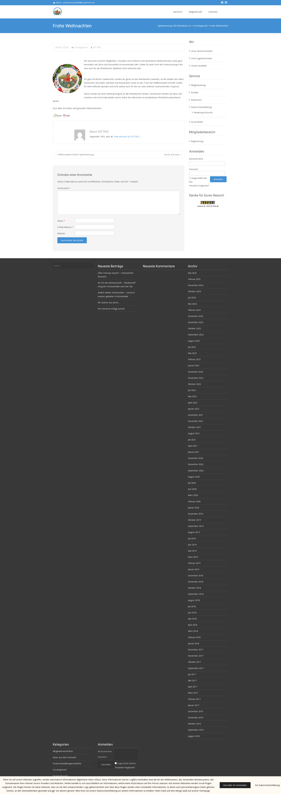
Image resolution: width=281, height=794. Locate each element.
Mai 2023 (192, 353)
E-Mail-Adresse (65, 227)
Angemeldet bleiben (126, 763)
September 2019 (196, 526)
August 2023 (194, 340)
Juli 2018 (192, 606)
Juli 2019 (192, 538)
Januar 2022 (193, 408)
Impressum (196, 99)
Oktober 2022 (194, 384)
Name (61, 220)
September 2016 (196, 729)
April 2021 (192, 445)
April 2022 (192, 402)
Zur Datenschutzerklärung (267, 785)
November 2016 (195, 717)
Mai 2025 (192, 273)
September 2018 (196, 594)
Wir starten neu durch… (109, 302)
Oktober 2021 (194, 427)
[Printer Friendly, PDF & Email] (62, 115)
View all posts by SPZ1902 (128, 136)
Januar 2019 (193, 569)
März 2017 (193, 692)
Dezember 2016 (195, 711)
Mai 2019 (192, 550)
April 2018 (192, 624)
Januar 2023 (193, 365)
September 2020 (196, 470)
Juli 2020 (192, 482)
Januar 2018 (193, 643)
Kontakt (194, 92)
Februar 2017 (194, 699)
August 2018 (194, 600)
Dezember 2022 (195, 371)
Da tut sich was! (173, 154)
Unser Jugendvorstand (201, 58)
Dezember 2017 (195, 649)
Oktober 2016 (194, 723)
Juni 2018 (192, 612)
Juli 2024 (192, 297)
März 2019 (193, 557)
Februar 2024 (194, 310)
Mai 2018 (192, 618)
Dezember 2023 (195, 316)
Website (61, 233)
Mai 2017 (192, 680)
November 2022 (195, 378)
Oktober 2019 (194, 520)
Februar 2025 (194, 279)
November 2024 (195, 285)
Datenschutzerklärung (201, 107)
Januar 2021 (193, 452)
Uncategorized (80, 47)
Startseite (212, 11)
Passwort (193, 169)
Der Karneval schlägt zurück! (111, 308)
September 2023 (196, 334)
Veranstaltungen (60, 776)
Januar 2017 (193, 705)
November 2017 (195, 655)
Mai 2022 (192, 396)
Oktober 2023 (194, 328)
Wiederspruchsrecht (203, 112)
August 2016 (194, 736)
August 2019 (194, 532)
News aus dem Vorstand (64, 757)
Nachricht (177, 11)
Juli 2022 (192, 390)
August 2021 (194, 433)
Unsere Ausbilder (199, 65)
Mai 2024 (192, 303)
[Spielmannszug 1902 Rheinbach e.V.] (55, 11)
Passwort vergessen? (199, 185)
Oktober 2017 (194, 661)
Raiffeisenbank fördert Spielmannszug (74, 154)
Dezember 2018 (195, 575)
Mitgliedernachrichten (63, 751)
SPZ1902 (97, 47)
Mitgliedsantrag (198, 85)
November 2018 (195, 581)
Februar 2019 (194, 563)
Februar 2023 (194, 359)
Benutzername (196, 158)
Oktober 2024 (194, 291)
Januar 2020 (193, 507)
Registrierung (197, 141)
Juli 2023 (192, 347)
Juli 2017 (192, 674)
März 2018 (193, 631)
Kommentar (64, 188)
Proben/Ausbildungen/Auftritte (67, 763)
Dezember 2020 (195, 458)
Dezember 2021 (195, 415)
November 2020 (195, 464)
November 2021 (195, 421)
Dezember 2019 (195, 513)
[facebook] (222, 3)
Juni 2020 (192, 489)
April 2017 (192, 686)
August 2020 (194, 476)
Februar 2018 (194, 637)
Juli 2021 (192, 439)
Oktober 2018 (194, 587)
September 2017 (196, 668)
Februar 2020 (194, 501)
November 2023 (195, 322)
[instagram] (226, 3)
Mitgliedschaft (195, 11)
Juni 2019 (192, 544)
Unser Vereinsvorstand (201, 51)
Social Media (197, 121)
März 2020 (193, 495)
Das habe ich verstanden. (235, 785)
